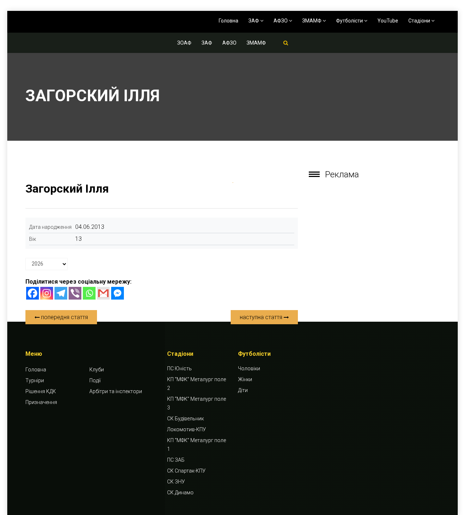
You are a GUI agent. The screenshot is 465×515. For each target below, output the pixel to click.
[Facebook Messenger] (117, 293)
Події (95, 380)
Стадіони (419, 21)
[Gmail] (103, 293)
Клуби (96, 369)
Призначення (41, 402)
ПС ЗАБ (176, 460)
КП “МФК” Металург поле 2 (196, 383)
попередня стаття (64, 317)
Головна (228, 21)
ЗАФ (254, 21)
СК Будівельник (185, 418)
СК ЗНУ (176, 482)
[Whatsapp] (89, 293)
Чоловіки (249, 368)
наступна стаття (262, 317)
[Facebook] (32, 293)
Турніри (34, 380)
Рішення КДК (40, 391)
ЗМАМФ (312, 21)
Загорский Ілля (67, 188)
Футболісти (350, 21)
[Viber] (75, 293)
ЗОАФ (184, 43)
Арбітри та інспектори (115, 391)
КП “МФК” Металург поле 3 (196, 403)
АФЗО (281, 21)
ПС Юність (179, 368)
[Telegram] (60, 293)
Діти (243, 390)
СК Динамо (180, 492)
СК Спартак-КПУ (186, 471)
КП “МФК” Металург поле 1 (196, 444)
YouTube (387, 21)
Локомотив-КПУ (186, 429)
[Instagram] (46, 293)
